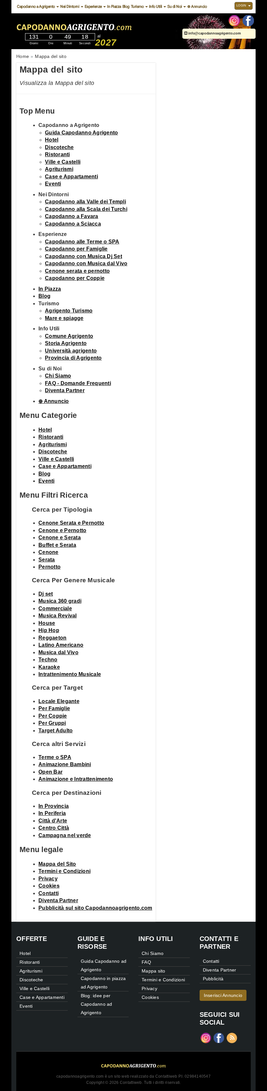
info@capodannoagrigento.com (214, 33)
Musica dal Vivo (58, 652)
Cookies (49, 886)
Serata (46, 559)
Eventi (53, 183)
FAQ (146, 962)
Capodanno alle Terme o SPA (82, 241)
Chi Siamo (58, 376)
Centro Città (53, 828)
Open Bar (50, 772)
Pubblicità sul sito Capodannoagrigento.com (95, 908)
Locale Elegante (58, 701)
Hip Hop (48, 630)
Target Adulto (55, 730)
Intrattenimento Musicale (69, 674)
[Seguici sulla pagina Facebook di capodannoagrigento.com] (248, 20)
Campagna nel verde (64, 835)
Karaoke (49, 667)
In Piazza (114, 6)
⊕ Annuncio (197, 6)
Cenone (48, 552)
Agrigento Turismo (68, 310)
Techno (48, 659)
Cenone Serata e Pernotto (71, 523)
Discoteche (59, 147)
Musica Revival (57, 615)
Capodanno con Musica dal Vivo (86, 263)
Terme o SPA (54, 757)
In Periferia (52, 813)
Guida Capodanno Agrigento (81, 132)
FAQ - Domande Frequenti (78, 383)
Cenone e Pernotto (62, 530)
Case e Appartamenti (71, 176)
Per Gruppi (52, 723)
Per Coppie (52, 716)
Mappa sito (153, 971)
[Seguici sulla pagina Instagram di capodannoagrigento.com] (234, 20)
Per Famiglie (54, 708)
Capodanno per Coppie (75, 278)
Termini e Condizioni (64, 871)
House (46, 623)
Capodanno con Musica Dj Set (83, 256)
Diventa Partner (65, 390)
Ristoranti (57, 154)
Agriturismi (59, 169)
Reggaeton (52, 638)
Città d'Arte (52, 820)
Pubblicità (213, 978)
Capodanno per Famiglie (76, 249)
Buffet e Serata (57, 545)
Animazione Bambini (64, 764)
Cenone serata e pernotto (77, 271)
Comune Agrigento (69, 336)
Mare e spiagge (64, 318)
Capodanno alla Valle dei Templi (85, 201)
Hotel (51, 140)
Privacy (48, 878)
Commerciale (55, 608)
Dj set (45, 594)
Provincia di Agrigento (73, 358)
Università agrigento (71, 350)
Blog (126, 6)
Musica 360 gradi (59, 601)
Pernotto (49, 567)
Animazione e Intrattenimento (75, 779)
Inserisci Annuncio (223, 995)
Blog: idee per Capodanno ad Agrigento (96, 1004)
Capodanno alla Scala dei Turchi (86, 209)
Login (241, 5)
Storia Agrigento (66, 343)
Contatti (48, 893)
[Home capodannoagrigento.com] (93, 26)
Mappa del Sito (57, 864)
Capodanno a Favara (71, 216)
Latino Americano (60, 645)
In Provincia (53, 806)
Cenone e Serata (59, 537)
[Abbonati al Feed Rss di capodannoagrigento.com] (232, 1037)
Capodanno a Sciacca (73, 224)
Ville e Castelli (62, 162)
